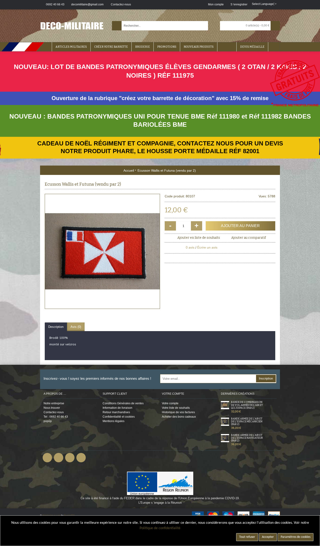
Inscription (266, 378)
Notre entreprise (54, 403)
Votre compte (170, 403)
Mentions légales (113, 421)
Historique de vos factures (178, 412)
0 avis (190, 247)
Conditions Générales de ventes (123, 403)
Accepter (268, 537)
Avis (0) (76, 327)
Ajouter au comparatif (248, 238)
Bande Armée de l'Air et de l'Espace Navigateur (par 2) (247, 438)
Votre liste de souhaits (176, 407)
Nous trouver (52, 407)
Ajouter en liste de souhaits (198, 238)
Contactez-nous (54, 412)
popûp (48, 421)
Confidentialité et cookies (119, 416)
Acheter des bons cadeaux (179, 416)
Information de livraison (117, 407)
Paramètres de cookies (295, 537)
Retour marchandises (116, 412)
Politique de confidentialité (160, 528)
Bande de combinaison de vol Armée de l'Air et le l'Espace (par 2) (247, 405)
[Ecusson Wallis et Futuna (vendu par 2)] (102, 251)
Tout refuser (247, 537)
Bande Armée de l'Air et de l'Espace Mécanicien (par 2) (246, 421)
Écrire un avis (207, 247)
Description (55, 327)
